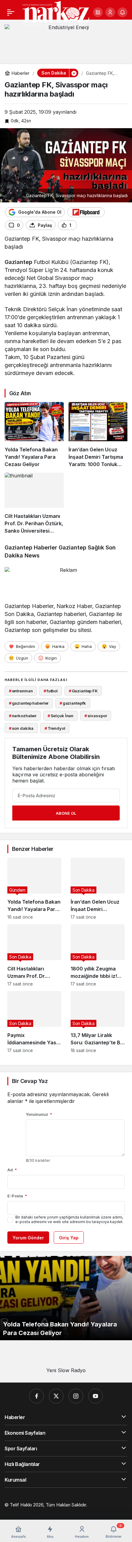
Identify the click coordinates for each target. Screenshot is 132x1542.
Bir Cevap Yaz (30, 1081)
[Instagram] (75, 1396)
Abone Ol (66, 813)
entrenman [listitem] (21, 690)
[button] (98, 12)
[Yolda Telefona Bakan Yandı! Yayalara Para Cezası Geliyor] (34, 435)
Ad (12, 1169)
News (32, 555)
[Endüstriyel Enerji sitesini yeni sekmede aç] (66, 39)
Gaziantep (18, 262)
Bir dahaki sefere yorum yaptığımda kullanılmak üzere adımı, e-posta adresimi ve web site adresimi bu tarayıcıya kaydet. (69, 1219)
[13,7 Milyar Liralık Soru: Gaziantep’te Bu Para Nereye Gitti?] (98, 1022)
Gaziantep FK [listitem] (83, 690)
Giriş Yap (69, 1237)
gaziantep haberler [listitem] (29, 703)
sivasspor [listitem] (95, 715)
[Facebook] (36, 1396)
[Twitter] (56, 1396)
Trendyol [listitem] (55, 728)
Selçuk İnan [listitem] (60, 715)
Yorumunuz (39, 1114)
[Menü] (11, 12)
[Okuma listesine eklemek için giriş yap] (85, 225)
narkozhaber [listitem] (23, 715)
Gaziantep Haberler (31, 547)
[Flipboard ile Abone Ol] (86, 212)
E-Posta (17, 1195)
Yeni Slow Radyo (66, 1370)
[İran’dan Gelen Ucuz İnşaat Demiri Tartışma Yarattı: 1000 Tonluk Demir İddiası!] (98, 435)
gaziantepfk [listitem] (73, 703)
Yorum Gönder (28, 1237)
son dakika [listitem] (21, 728)
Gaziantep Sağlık (81, 547)
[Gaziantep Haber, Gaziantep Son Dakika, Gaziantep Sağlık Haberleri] (55, 13)
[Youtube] (95, 1396)
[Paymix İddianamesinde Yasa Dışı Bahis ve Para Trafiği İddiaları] (34, 1022)
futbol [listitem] (51, 690)
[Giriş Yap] (110, 12)
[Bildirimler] (122, 12)
